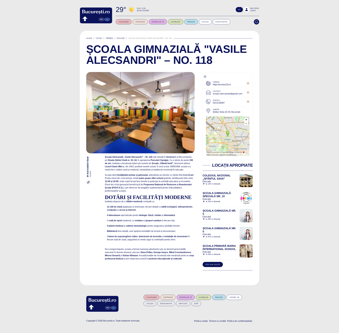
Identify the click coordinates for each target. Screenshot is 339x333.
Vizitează (140, 22)
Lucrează (175, 22)
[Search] (256, 21)
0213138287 (219, 103)
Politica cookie (201, 321)
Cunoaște (124, 22)
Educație (121, 38)
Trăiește (191, 22)
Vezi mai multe (212, 264)
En (239, 9)
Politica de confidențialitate (239, 321)
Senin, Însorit (143, 10)
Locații (205, 22)
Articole (183, 303)
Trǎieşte (109, 38)
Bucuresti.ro (109, 321)
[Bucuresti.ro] (96, 15)
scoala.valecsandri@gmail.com (227, 94)
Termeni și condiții (217, 321)
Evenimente (221, 22)
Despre (233, 297)
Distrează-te (158, 22)
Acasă (89, 38)
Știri (196, 303)
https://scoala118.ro (222, 84)
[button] (251, 9)
